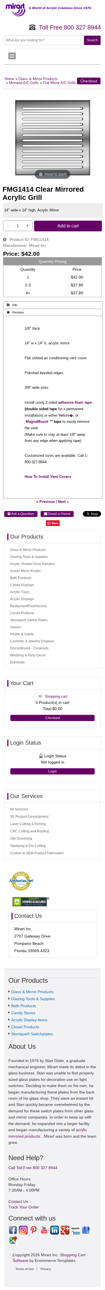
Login (52, 771)
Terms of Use (24, 1269)
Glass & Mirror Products (38, 79)
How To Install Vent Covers (48, 477)
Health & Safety (22, 634)
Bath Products (20, 578)
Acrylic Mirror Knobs (25, 571)
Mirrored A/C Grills (24, 83)
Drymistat (17, 662)
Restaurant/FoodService (28, 606)
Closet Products (22, 613)
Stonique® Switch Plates (29, 620)
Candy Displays (22, 585)
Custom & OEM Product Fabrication (37, 853)
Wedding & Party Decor (28, 655)
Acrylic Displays (22, 599)
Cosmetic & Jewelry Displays (32, 641)
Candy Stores (23, 1013)
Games (15, 627)
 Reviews (15, 312)
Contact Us (18, 1201)
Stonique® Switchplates (32, 1034)
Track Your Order (23, 1207)
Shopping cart (56, 696)
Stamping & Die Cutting (28, 846)
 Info (12, 305)
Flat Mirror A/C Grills (59, 83)
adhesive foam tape (75, 403)
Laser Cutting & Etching (28, 824)
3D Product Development (29, 817)
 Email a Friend (57, 514)
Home (9, 79)
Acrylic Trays (19, 592)
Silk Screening (21, 839)
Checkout (88, 81)
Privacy (46, 1269)
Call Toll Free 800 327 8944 (32, 1167)
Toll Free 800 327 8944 (70, 27)
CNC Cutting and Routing (29, 831)
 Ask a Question (21, 514)
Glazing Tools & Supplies (29, 557)
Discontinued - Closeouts (29, 648)
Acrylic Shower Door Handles (32, 564)
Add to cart (68, 225)
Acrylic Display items (29, 1020)
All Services (19, 809)
